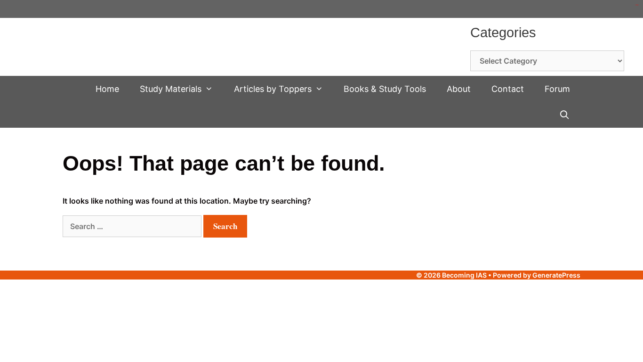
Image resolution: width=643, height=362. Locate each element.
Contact (507, 89)
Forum (557, 89)
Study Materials (170, 89)
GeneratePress (556, 275)
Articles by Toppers (273, 89)
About (459, 89)
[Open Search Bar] (564, 115)
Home (107, 89)
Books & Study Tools (385, 89)
